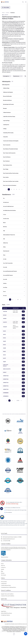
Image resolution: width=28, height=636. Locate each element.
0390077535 (5, 382)
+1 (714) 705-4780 (6, 540)
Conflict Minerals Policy (6, 585)
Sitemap (2, 573)
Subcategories (7, 76)
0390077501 (5, 379)
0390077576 (5, 385)
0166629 (5, 326)
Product (7, 12)
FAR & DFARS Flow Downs (6, 613)
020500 (4, 318)
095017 (4, 372)
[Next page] (22, 189)
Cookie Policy (4, 583)
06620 (4, 341)
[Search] (23, 2)
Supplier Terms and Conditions (7, 593)
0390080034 (5, 396)
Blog (2, 571)
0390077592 (5, 389)
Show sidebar (6, 7)
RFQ (23, 311)
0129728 (5, 311)
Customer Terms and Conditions (7, 595)
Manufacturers (17, 76)
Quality (2, 569)
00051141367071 (6, 368)
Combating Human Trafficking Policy (8, 587)
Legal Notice (3, 611)
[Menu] (26, 2)
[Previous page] (6, 189)
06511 (4, 334)
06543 (4, 331)
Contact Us (3, 567)
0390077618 (5, 375)
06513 (4, 354)
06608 (4, 348)
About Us (3, 565)
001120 (4, 315)
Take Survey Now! (4, 557)
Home (3, 12)
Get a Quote (3, 575)
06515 (4, 344)
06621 (4, 351)
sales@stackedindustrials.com (9, 538)
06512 (4, 337)
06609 (4, 361)
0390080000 (5, 392)
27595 (18, 400)
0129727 (5, 322)
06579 (4, 358)
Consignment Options (5, 615)
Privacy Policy (4, 581)
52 (17, 299)
